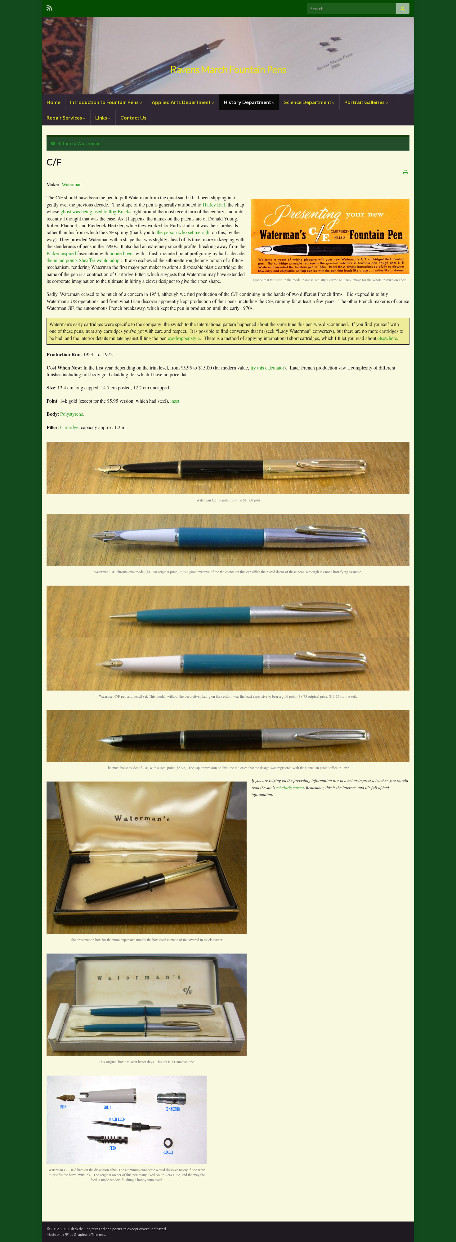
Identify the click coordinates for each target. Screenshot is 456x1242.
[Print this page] (405, 172)
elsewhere (387, 338)
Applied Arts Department (182, 102)
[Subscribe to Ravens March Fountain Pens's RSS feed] (49, 6)
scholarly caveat (290, 787)
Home (53, 102)
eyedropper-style (184, 338)
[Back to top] (442, 1228)
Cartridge (69, 427)
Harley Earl (214, 204)
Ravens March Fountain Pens (228, 69)
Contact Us (133, 117)
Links (101, 117)
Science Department (308, 102)
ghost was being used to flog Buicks (95, 211)
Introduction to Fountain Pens (105, 102)
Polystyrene (71, 413)
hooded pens (122, 253)
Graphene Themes (89, 1234)
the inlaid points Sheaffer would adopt (84, 260)
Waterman (88, 143)
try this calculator (267, 367)
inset (174, 400)
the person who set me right (184, 232)
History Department (248, 102)
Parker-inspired (61, 253)
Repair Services (65, 117)
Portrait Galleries (365, 102)
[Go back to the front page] (228, 55)
